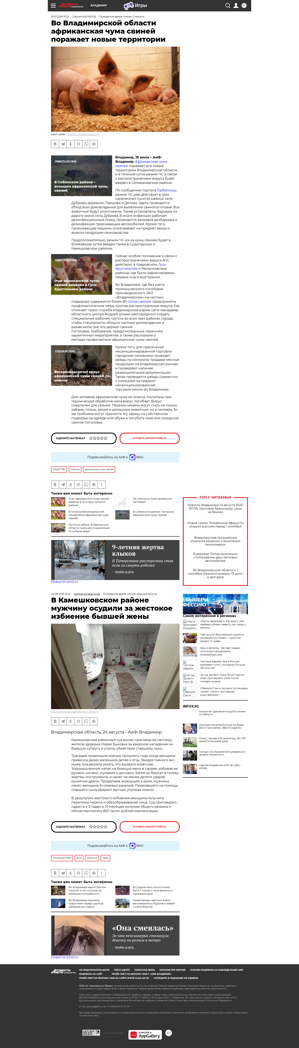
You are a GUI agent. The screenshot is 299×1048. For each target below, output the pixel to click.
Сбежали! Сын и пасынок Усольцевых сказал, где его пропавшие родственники (224, 691)
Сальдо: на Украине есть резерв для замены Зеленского (222, 753)
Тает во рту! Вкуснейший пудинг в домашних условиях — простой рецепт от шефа (222, 638)
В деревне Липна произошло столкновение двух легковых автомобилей (215, 557)
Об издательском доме (94, 970)
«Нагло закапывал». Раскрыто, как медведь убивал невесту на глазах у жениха (223, 624)
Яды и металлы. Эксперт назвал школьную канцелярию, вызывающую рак (220, 651)
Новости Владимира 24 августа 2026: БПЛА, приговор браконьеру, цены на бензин (215, 508)
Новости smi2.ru (64, 582)
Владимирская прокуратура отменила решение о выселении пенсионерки (215, 541)
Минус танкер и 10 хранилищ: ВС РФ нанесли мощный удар (222, 740)
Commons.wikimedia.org (83, 134)
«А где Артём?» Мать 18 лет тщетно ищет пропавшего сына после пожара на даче (222, 678)
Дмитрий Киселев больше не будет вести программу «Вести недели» (221, 726)
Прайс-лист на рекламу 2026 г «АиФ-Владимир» (141, 974)
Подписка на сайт (90, 974)
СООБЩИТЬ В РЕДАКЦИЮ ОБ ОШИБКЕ (176, 978)
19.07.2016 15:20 (60, 16)
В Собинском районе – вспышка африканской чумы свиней (153, 513)
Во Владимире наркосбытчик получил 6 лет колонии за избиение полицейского (87, 890)
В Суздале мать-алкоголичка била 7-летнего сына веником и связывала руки (153, 890)
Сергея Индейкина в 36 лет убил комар (219, 767)
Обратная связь (144, 970)
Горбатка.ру (167, 190)
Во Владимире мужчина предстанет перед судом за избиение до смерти (86, 903)
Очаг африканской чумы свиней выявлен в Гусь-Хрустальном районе (89, 502)
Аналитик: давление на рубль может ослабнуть (222, 713)
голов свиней (139, 301)
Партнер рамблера (114, 1033)
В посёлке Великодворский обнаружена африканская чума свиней (88, 515)
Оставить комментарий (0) (149, 438)
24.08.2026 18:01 (61, 593)
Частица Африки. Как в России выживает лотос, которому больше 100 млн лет (222, 664)
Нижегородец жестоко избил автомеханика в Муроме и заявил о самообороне (154, 903)
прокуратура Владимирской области (75, 711)
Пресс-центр (122, 970)
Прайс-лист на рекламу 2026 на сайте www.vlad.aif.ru (114, 978)
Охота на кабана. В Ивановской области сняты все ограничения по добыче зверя (89, 528)
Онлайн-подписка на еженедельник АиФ (216, 970)
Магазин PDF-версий (172, 970)
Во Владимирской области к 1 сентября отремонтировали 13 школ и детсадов (215, 574)
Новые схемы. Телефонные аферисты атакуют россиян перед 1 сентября (215, 524)
